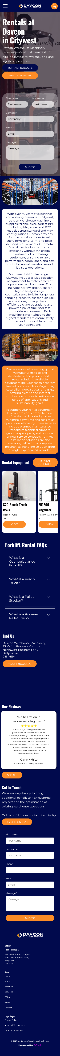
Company (11, 112)
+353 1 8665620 (12, 950)
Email (10, 878)
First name (12, 834)
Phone (9, 864)
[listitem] (19, 502)
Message (11, 893)
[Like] (54, 6)
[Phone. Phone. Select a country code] (11, 870)
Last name (11, 849)
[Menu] (5, 6)
